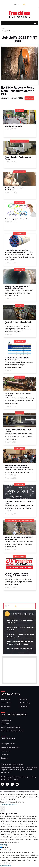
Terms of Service (13, 779)
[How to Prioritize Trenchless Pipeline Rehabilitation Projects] (19, 348)
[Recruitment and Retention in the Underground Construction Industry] (19, 456)
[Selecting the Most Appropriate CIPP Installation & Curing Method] (19, 276)
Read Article (29, 98)
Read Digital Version (8, 744)
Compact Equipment (8, 767)
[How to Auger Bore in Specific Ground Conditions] (19, 384)
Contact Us (4, 758)
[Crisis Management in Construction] (19, 210)
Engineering (24, 699)
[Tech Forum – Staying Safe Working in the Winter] (19, 492)
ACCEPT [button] (14, 805)
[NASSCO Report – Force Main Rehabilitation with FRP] (19, 66)
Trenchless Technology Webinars (12, 731)
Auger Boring (5, 699)
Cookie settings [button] (5, 805)
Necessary (5, 847)
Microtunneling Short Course (10, 727)
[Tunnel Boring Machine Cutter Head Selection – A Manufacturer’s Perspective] (19, 241)
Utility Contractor (14, 770)
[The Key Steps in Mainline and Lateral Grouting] (19, 420)
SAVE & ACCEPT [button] (5, 866)
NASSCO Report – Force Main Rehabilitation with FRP (17, 91)
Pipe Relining (24, 706)
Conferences (5, 751)
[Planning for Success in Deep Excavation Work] (19, 312)
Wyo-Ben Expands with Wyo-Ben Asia (19, 649)
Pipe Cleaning (5, 706)
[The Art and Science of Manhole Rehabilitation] (19, 179)
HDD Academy (6, 720)
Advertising (5, 754)
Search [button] (24, 4)
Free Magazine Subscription (10, 747)
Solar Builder (20, 767)
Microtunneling (25, 703)
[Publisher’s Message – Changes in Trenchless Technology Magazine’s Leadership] (19, 563)
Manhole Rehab (6, 703)
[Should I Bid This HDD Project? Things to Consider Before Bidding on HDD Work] (19, 527)
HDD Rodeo (5, 724)
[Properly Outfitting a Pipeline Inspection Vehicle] (19, 148)
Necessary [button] (3, 845)
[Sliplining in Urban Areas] (19, 117)
